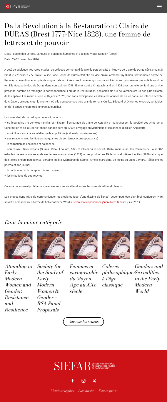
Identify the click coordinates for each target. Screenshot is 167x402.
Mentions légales (62, 390)
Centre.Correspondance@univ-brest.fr (96, 202)
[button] (159, 6)
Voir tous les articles (83, 321)
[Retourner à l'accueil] (17, 6)
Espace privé (107, 390)
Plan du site (86, 390)
